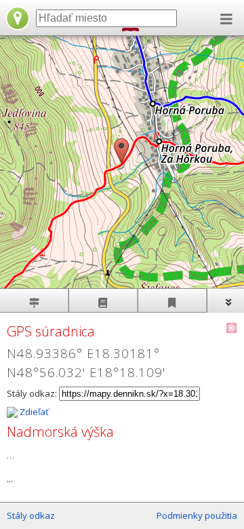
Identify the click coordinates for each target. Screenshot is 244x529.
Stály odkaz (31, 515)
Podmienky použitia (197, 515)
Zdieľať (33, 412)
